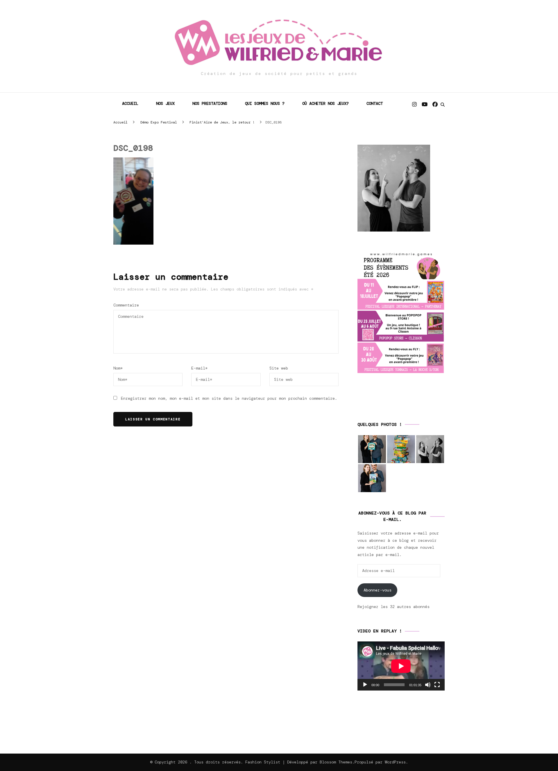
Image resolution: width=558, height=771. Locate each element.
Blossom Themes (336, 762)
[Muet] (428, 685)
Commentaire (126, 305)
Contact (374, 103)
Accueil (130, 103)
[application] (401, 666)
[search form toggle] (443, 105)
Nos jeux (165, 103)
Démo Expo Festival (158, 122)
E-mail (199, 368)
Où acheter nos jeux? (325, 103)
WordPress (395, 762)
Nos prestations (209, 103)
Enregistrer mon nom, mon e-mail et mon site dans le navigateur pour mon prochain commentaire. (229, 398)
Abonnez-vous (377, 590)
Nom (118, 368)
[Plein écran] (437, 685)
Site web (278, 368)
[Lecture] (365, 685)
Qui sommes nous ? (265, 103)
